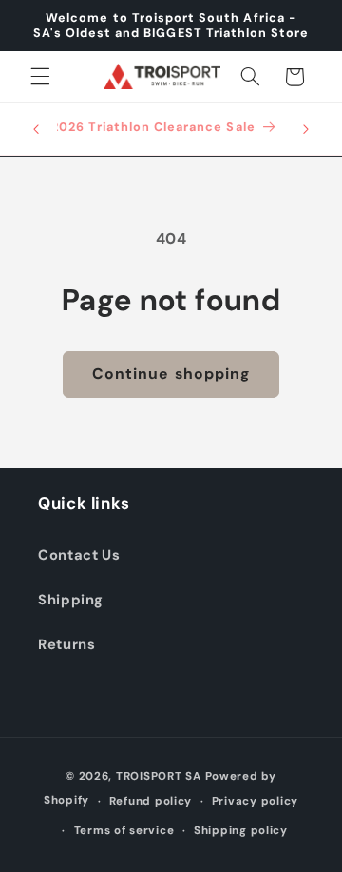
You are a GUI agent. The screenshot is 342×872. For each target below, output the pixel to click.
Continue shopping (171, 373)
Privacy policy (255, 801)
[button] (40, 77)
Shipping (71, 599)
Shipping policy (241, 831)
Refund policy (151, 801)
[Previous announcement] (36, 129)
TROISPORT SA (158, 777)
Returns (66, 644)
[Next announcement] (306, 129)
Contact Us (79, 555)
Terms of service (124, 831)
